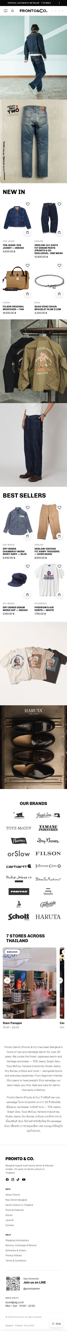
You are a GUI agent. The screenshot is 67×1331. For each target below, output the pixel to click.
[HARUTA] (48, 917)
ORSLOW (39, 241)
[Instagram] (12, 1179)
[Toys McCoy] (18, 828)
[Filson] (48, 853)
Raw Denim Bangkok (16, 1199)
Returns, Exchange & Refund (20, 1245)
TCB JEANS (8, 241)
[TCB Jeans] (18, 815)
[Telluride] (48, 904)
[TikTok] (18, 1179)
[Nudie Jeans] (18, 878)
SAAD (37, 303)
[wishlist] (52, 11)
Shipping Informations (17, 1240)
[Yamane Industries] (48, 828)
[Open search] (12, 11)
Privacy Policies (13, 1255)
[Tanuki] (48, 891)
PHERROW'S (41, 604)
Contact (9, 1225)
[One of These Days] (18, 904)
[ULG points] (55, 11)
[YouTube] (23, 1179)
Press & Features (14, 1210)
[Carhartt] (18, 866)
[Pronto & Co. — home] (33, 10)
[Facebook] (7, 1179)
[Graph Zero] (48, 815)
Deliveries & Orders (15, 1250)
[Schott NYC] (18, 917)
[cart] (62, 11)
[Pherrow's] (18, 840)
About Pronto (12, 1194)
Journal (9, 1220)
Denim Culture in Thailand (19, 1205)
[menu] (6, 11)
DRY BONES (9, 545)
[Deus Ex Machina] (48, 878)
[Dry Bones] (48, 840)
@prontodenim (31, 1288)
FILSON (6, 303)
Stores (9, 1215)
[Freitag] (18, 891)
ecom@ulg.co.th (14, 1302)
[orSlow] (18, 853)
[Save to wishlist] (28, 204)
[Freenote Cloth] (48, 866)
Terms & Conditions (15, 1260)
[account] (59, 11)
